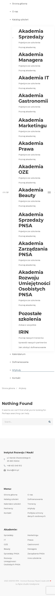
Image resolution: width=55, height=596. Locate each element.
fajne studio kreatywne (28, 584)
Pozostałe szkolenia (30, 316)
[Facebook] (4, 476)
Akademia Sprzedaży (31, 33)
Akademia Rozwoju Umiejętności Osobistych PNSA (34, 283)
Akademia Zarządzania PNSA (33, 249)
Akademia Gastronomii (33, 98)
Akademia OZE (31, 169)
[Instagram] (10, 476)
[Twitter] (7, 476)
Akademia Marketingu (33, 122)
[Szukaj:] (27, 422)
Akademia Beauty (31, 192)
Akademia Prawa (31, 146)
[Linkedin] (13, 476)
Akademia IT (34, 78)
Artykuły (22, 388)
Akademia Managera (31, 57)
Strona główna (8, 388)
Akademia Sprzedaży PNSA (31, 220)
